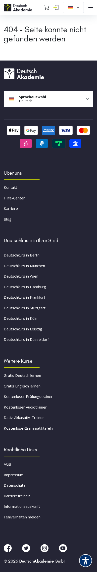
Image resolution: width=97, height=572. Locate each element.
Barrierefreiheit (17, 495)
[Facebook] (8, 548)
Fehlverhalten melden (22, 516)
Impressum (13, 474)
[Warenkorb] (46, 7)
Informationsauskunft (22, 506)
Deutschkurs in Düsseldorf (26, 339)
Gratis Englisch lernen (22, 385)
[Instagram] (45, 548)
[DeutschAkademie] (19, 7)
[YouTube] (63, 548)
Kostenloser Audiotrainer (25, 407)
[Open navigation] (90, 7)
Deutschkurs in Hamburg (25, 286)
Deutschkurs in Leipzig (23, 328)
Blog (7, 219)
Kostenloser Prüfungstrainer (28, 396)
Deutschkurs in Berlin (22, 255)
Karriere (11, 208)
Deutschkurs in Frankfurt (24, 297)
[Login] (55, 7)
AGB (7, 464)
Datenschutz (14, 485)
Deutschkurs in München (24, 265)
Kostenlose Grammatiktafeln (28, 428)
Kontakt (10, 187)
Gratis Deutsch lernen (22, 375)
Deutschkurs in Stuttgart (25, 307)
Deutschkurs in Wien (21, 276)
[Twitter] (26, 548)
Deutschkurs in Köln (20, 318)
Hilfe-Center (14, 197)
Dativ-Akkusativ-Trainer (24, 417)
